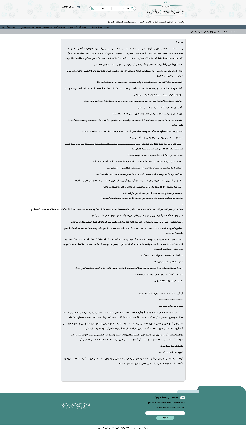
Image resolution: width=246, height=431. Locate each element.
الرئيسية (181, 22)
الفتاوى (141, 22)
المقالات (162, 22)
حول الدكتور (171, 22)
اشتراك (165, 417)
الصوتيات (119, 22)
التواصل (111, 22)
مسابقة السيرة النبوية (124, 27)
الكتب (155, 22)
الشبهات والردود (130, 22)
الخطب (148, 22)
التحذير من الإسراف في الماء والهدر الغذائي (205, 31)
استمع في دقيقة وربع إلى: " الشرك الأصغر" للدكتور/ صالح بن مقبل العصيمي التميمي (76, 27)
